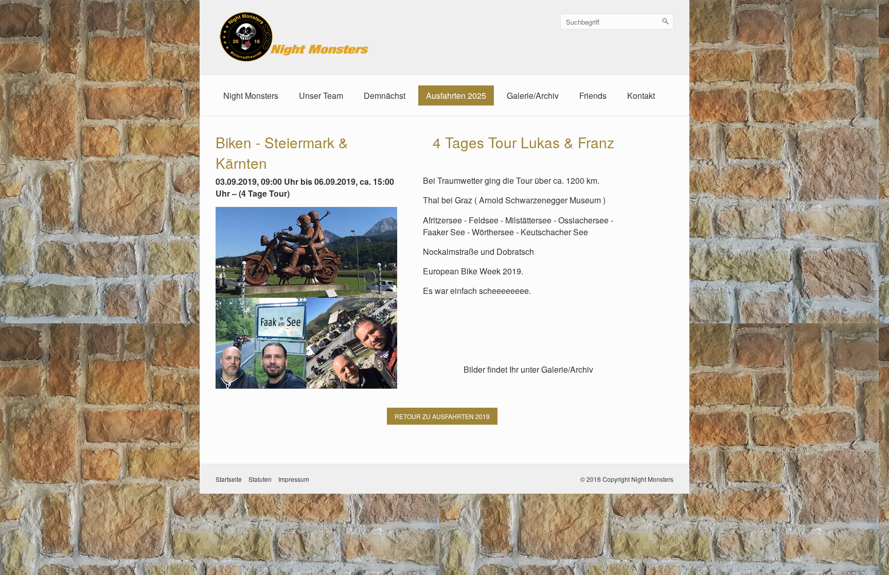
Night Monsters (250, 95)
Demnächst (384, 95)
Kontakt (641, 95)
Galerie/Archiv (533, 95)
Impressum (293, 479)
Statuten (260, 479)
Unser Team (321, 95)
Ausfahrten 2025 (456, 95)
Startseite (229, 479)
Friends (593, 95)
